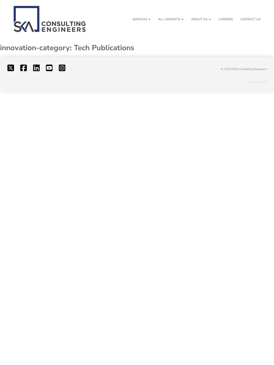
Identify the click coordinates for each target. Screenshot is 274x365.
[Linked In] (36, 69)
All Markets (169, 19)
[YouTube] (49, 69)
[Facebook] (23, 69)
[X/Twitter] (10, 69)
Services (139, 19)
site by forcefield (256, 82)
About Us (199, 19)
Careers (225, 19)
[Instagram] (62, 69)
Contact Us (250, 19)
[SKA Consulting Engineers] (50, 19)
